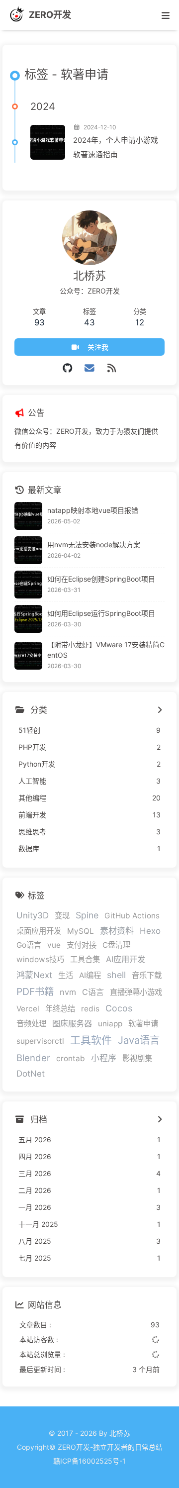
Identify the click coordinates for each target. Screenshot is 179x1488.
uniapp (110, 1023)
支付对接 (81, 945)
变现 (62, 915)
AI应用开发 (125, 959)
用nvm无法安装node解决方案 (93, 544)
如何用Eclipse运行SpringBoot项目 (101, 613)
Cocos (118, 1008)
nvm (68, 992)
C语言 (93, 992)
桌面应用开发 (38, 931)
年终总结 (60, 1008)
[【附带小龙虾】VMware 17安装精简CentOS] (28, 656)
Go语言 (28, 945)
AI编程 (90, 975)
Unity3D (32, 915)
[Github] (67, 368)
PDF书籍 (35, 991)
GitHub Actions (132, 915)
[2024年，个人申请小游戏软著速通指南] (47, 142)
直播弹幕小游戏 (136, 992)
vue (54, 945)
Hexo (150, 931)
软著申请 (143, 1023)
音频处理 (31, 1023)
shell (116, 975)
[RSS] (111, 368)
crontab (70, 1058)
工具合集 (85, 959)
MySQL (80, 931)
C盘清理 (116, 945)
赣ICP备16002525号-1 (89, 1461)
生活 (65, 975)
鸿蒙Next (34, 975)
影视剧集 (137, 1058)
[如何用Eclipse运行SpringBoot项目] (28, 619)
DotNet (30, 1074)
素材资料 (117, 931)
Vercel (27, 1008)
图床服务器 (72, 1023)
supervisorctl (40, 1041)
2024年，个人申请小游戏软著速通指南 (115, 147)
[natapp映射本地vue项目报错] (28, 516)
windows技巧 (40, 959)
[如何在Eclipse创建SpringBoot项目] (28, 584)
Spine (87, 915)
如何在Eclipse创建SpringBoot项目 (101, 579)
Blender (33, 1057)
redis (90, 1008)
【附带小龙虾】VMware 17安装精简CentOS (106, 649)
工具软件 (91, 1040)
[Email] (90, 368)
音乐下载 (147, 975)
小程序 (103, 1058)
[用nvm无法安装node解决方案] (28, 550)
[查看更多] (159, 710)
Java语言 (139, 1040)
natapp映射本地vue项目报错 (92, 510)
